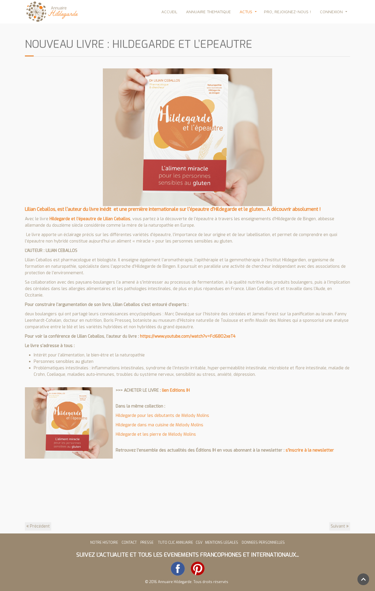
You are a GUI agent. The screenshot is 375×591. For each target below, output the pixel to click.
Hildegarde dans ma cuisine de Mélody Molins (159, 425)
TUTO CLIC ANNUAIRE (175, 542)
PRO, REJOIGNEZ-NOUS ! (287, 11)
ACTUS (246, 11)
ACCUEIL (169, 11)
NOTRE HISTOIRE (104, 542)
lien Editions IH (176, 390)
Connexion (331, 11)
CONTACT (129, 542)
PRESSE (147, 542)
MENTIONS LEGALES (221, 542)
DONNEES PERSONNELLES (263, 542)
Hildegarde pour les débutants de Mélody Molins (162, 415)
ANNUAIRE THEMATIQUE (208, 11)
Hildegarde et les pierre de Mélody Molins (156, 434)
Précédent (39, 526)
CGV (199, 542)
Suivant (338, 526)
